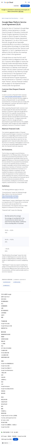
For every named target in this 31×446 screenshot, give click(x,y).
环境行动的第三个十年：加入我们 (10, 432)
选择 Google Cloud (5, 296)
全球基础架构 (4, 305)
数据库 (2, 336)
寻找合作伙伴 (4, 401)
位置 (2, 308)
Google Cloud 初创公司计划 (7, 388)
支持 (2, 375)
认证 (2, 384)
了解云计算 (3, 372)
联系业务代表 (4, 399)
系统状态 (3, 391)
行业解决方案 (4, 350)
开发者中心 (3, 411)
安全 (2, 345)
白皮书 (2, 315)
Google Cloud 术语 (22, 436)
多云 (2, 303)
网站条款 (14, 436)
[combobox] (6, 443)
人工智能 (3, 343)
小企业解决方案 (4, 355)
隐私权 (9, 436)
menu (2, 2)
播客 (2, 408)
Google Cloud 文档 (5, 365)
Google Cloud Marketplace (7, 370)
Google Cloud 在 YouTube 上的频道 (9, 415)
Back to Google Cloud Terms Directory (10, 18)
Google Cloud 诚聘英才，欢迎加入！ (9, 424)
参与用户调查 (4, 422)
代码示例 (3, 377)
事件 (2, 406)
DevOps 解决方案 (5, 352)
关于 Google (4, 436)
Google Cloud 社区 (5, 427)
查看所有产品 (4, 328)
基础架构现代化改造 (5, 334)
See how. (20, 11)
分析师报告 (3, 312)
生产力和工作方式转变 (6, 348)
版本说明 (3, 393)
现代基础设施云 (4, 301)
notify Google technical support (13, 96)
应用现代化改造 (4, 339)
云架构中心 (3, 379)
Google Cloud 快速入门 (6, 368)
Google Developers (5, 386)
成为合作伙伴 (4, 404)
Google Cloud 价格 (5, 323)
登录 (29, 2)
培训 (2, 381)
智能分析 (3, 341)
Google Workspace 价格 (6, 325)
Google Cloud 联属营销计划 (7, 363)
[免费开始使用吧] (25, 6)
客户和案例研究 (4, 310)
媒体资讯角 (3, 413)
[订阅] (15, 439)
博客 (2, 317)
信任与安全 (3, 299)
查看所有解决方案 (5, 357)
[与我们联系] (16, 6)
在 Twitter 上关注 (5, 420)
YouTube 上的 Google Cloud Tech (8, 417)
